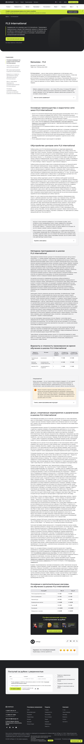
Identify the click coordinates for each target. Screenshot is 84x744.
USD (60, 2)
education (12, 718)
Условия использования (55, 739)
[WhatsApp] (38, 689)
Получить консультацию (54, 631)
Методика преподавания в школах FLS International (14, 70)
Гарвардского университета (38, 559)
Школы (27, 6)
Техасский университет (67, 121)
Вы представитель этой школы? (14, 42)
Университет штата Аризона (39, 123)
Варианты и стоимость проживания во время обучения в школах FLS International (13, 76)
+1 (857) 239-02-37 (11, 710)
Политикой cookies (42, 740)
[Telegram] (73, 641)
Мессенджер (40, 676)
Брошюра (33, 65)
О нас (16, 2)
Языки (55, 6)
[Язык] (56, 2)
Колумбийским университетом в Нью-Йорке (45, 552)
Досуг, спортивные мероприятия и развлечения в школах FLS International (13, 84)
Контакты (36, 2)
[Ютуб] (16, 727)
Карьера (63, 6)
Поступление (46, 6)
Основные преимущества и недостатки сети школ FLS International (13, 61)
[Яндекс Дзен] (10, 727)
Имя (10, 676)
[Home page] (10, 2)
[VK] (70, 641)
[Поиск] (77, 7)
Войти (65, 2)
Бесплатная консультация (15, 39)
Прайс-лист (34, 67)
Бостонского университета (43, 560)
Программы (36, 6)
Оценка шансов (28, 2)
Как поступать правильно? (42, 97)
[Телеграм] (7, 727)
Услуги (22, 2)
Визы (71, 6)
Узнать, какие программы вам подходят (46, 402)
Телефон (25, 676)
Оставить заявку (73, 2)
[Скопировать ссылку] (67, 641)
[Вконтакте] (13, 727)
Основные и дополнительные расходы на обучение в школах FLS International (14, 91)
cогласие (16, 685)
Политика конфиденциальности (70, 739)
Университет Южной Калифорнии (52, 121)
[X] (76, 641)
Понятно (50, 740)
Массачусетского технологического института (58, 559)
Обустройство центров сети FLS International (13, 66)
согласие (17, 681)
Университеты (17, 6)
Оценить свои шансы (40, 240)
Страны (8, 6)
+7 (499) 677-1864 (11, 714)
